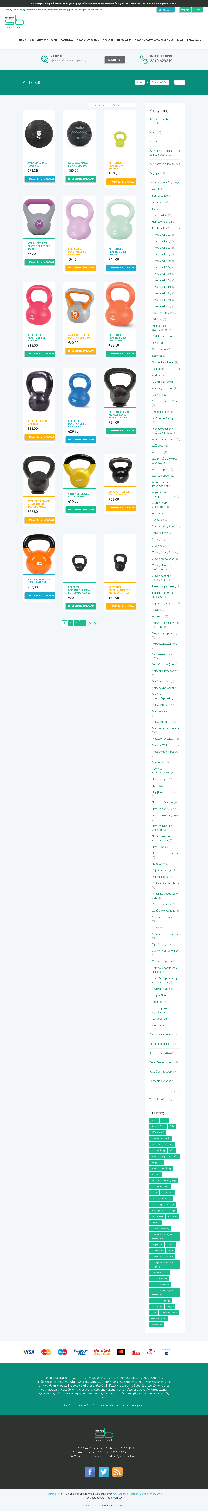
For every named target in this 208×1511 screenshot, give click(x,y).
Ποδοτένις (158, 863)
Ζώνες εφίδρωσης (163, 559)
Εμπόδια (157, 519)
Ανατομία (155, 1144)
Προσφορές (156, 1307)
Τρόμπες (157, 1001)
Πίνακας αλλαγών (162, 809)
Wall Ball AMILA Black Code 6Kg (78, 164)
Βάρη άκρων (159, 394)
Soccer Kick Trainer (163, 362)
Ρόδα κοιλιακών (161, 904)
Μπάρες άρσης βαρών (165, 751)
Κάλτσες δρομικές (160, 1043)
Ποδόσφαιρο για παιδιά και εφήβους (163, 1265)
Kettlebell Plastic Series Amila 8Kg (36, 338)
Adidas (154, 1120)
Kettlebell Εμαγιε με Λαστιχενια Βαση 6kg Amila (120, 415)
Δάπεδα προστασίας (164, 439)
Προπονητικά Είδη (160, 82)
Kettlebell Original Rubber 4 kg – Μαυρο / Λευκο (79, 590)
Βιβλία (153, 141)
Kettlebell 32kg (163, 299)
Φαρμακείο (158, 1025)
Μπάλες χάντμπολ (163, 738)
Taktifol (156, 368)
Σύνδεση (197, 9)
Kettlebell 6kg (162, 247)
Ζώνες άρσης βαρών (164, 552)
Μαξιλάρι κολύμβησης (164, 643)
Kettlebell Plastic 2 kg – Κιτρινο (117, 166)
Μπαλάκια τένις (161, 681)
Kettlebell (158, 228)
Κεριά (154, 1192)
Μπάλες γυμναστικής (164, 711)
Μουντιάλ (172, 1217)
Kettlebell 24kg (163, 286)
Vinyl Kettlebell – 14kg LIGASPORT (38, 581)
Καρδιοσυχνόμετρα (163, 603)
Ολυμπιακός (156, 1245)
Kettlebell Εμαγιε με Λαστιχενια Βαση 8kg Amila (38, 504)
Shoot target (159, 349)
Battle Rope (159, 202)
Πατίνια (156, 785)
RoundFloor (120, 1505)
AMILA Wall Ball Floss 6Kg (37, 164)
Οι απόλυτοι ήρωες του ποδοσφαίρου (161, 1237)
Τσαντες (108, 40)
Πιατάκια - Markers (162, 802)
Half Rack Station (162, 221)
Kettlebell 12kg (163, 267)
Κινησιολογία (167, 1192)
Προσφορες (124, 40)
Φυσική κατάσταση (169, 1313)
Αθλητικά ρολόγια (162, 381)
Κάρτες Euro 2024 (160, 1053)
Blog (180, 40)
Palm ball (157, 319)
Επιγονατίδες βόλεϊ (163, 526)
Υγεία (153, 1313)
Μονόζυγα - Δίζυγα (163, 664)
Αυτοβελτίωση (158, 1150)
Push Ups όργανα (162, 336)
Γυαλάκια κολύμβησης (164, 418)
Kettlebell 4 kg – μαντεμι (38, 422)
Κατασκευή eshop (91, 1505)
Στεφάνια (157, 927)
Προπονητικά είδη (159, 1279)
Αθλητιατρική (157, 1132)
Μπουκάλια (158, 762)
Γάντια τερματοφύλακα (165, 401)
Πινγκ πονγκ (159, 846)
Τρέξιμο (170, 1307)
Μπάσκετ (155, 1223)
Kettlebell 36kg (163, 306)
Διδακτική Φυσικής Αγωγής (163, 1180)
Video (153, 132)
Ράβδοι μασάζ (160, 876)
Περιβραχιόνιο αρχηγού (165, 792)
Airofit (155, 189)
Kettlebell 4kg (162, 241)
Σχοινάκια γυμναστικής (165, 951)
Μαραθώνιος (157, 1217)
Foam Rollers (159, 215)
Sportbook (51, 1494)
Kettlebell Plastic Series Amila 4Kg (77, 252)
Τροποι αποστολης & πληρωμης (154, 40)
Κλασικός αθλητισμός (161, 1198)
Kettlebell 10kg (163, 260)
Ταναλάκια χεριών (162, 961)
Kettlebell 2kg (162, 234)
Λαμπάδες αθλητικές (162, 1062)
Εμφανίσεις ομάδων (161, 1034)
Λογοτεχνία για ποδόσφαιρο (163, 1210)
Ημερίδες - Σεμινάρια (162, 1071)
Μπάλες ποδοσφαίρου (165, 728)
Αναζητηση (115, 59)
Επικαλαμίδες (160, 532)
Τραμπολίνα (159, 995)
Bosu (155, 208)
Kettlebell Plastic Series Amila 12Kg (77, 424)
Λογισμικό (155, 173)
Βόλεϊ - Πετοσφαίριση (161, 1168)
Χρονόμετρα (159, 1018)
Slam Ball (157, 355)
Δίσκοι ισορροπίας (163, 475)
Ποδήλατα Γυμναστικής (165, 853)
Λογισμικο (67, 40)
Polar (172, 1126)
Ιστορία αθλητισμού (160, 1186)
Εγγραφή (185, 9)
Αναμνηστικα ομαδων (43, 40)
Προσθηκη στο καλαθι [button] (41, 179)
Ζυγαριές (157, 546)
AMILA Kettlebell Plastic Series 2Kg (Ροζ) (38, 246)
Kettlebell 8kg (162, 254)
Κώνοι (155, 609)
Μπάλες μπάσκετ (162, 721)
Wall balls (157, 375)
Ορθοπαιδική (157, 1251)
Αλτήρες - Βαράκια (162, 388)
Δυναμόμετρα (160, 513)
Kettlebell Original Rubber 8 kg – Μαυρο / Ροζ (119, 590)
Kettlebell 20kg (163, 280)
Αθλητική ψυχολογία (160, 1138)
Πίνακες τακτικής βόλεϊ (165, 815)
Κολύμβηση (156, 1204)
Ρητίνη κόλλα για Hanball (166, 883)
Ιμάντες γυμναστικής (164, 586)
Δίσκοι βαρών (160, 469)
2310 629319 (161, 61)
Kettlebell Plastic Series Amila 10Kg (118, 338)
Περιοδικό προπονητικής (162, 1257)
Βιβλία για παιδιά (170, 1156)
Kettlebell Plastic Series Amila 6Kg (118, 252)
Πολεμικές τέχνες (159, 1273)
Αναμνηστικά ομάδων (162, 164)
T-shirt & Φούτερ (159, 1099)
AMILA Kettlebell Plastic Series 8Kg (79, 336)
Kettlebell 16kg (163, 273)
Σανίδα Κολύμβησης (163, 910)
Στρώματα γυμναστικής (165, 934)
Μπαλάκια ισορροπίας (165, 671)
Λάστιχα (157, 616)
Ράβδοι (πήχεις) (161, 870)
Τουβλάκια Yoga (161, 988)
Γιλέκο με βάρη (160, 411)
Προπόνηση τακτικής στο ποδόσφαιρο (162, 1293)
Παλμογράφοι (160, 779)
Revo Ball (157, 342)
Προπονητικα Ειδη (88, 40)
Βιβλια (22, 40)
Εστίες (156, 539)
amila (164, 1120)
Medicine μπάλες (162, 312)
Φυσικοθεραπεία (158, 1319)
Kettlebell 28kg (163, 293)
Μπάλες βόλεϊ (160, 704)
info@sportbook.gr (124, 1456)
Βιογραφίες (156, 1162)
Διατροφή (155, 1174)
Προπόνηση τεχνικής (160, 1301)
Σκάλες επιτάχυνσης (164, 917)
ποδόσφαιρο (156, 1325)
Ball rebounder (160, 195)
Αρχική (140, 82)
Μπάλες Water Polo (163, 745)
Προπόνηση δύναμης (160, 1285)
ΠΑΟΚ (170, 1251)
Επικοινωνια (194, 40)
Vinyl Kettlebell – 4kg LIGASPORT (79, 495)
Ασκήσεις (168, 1144)
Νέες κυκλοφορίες (160, 1229)
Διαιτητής (157, 452)
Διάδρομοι (158, 445)
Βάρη (171, 1150)
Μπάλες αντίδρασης (164, 687)
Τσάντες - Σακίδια (160, 1090)
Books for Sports (158, 1126)
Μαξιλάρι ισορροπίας (164, 633)
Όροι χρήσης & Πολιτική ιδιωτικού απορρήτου (137, 1494)
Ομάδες (170, 1245)
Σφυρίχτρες (159, 944)
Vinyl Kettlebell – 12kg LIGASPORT (120, 493)
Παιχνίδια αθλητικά (160, 1080)
